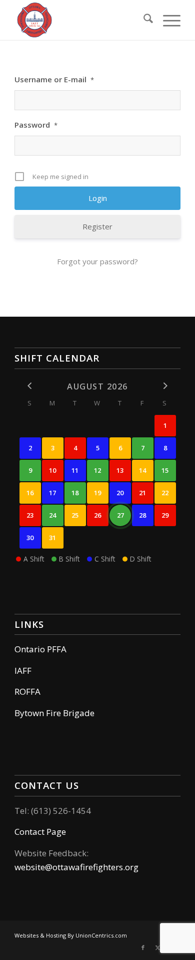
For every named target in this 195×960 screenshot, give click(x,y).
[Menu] (166, 20)
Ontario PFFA (40, 649)
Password (36, 125)
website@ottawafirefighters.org (76, 867)
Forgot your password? (97, 261)
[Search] (143, 20)
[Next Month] (165, 385)
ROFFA (27, 691)
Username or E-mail (54, 79)
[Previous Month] (30, 385)
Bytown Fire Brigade (54, 713)
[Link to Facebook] (143, 947)
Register (97, 226)
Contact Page (40, 831)
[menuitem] (143, 20)
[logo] (80, 20)
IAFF (23, 670)
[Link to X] (158, 947)
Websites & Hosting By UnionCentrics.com (70, 935)
